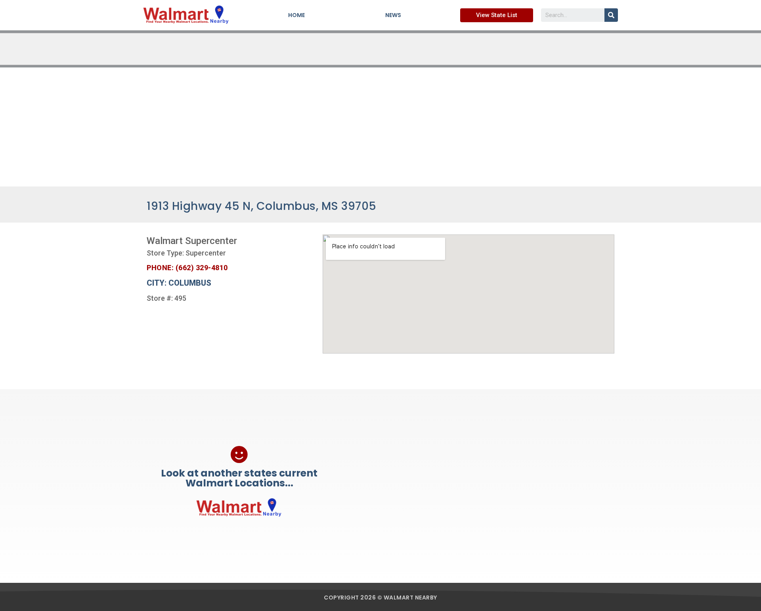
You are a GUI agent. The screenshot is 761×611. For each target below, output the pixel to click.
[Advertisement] (380, 127)
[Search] (611, 15)
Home (296, 15)
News (393, 15)
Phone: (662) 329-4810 (187, 267)
